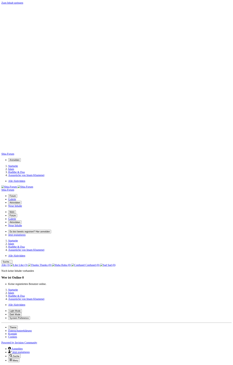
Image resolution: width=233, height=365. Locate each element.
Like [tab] (22, 265)
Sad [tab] (111, 265)
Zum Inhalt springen (12, 2)
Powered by (19, 342)
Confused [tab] (92, 265)
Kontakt (12, 333)
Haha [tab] (66, 265)
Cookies (12, 336)
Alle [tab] (5, 265)
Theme (13, 327)
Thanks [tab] (45, 265)
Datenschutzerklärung (20, 330)
